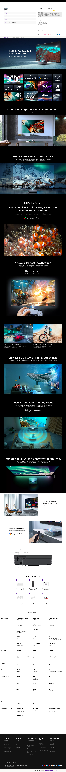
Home (5, 4)
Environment (52, 751)
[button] (55, 10)
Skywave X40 (41, 743)
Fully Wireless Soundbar (31, 740)
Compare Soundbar (7, 747)
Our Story (52, 740)
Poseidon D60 (41, 746)
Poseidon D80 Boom (42, 744)
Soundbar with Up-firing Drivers (31, 746)
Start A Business (53, 748)
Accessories (18, 747)
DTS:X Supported (30, 750)
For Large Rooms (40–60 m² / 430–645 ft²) (32, 756)
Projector (17, 741)
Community (52, 744)
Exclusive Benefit (53, 750)
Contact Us (52, 741)
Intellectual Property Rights (22, 765)
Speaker (17, 743)
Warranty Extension (7, 751)
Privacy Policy (6, 765)
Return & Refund (7, 748)
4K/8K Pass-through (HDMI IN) (31, 748)
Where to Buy (52, 747)
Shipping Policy (6, 744)
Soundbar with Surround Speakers (31, 744)
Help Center (6, 740)
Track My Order (6, 743)
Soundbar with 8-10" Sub (31, 741)
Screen (17, 744)
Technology (52, 743)
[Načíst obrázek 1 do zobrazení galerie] (6, 9)
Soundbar (17, 740)
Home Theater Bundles (43, 747)
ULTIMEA (7, 766)
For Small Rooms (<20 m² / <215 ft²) (31, 752)
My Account (6, 741)
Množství (40, 30)
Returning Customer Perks (43, 750)
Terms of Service (13, 765)
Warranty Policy (6, 750)
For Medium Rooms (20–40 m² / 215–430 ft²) (31, 754)
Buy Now (49, 770)
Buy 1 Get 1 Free (41, 748)
